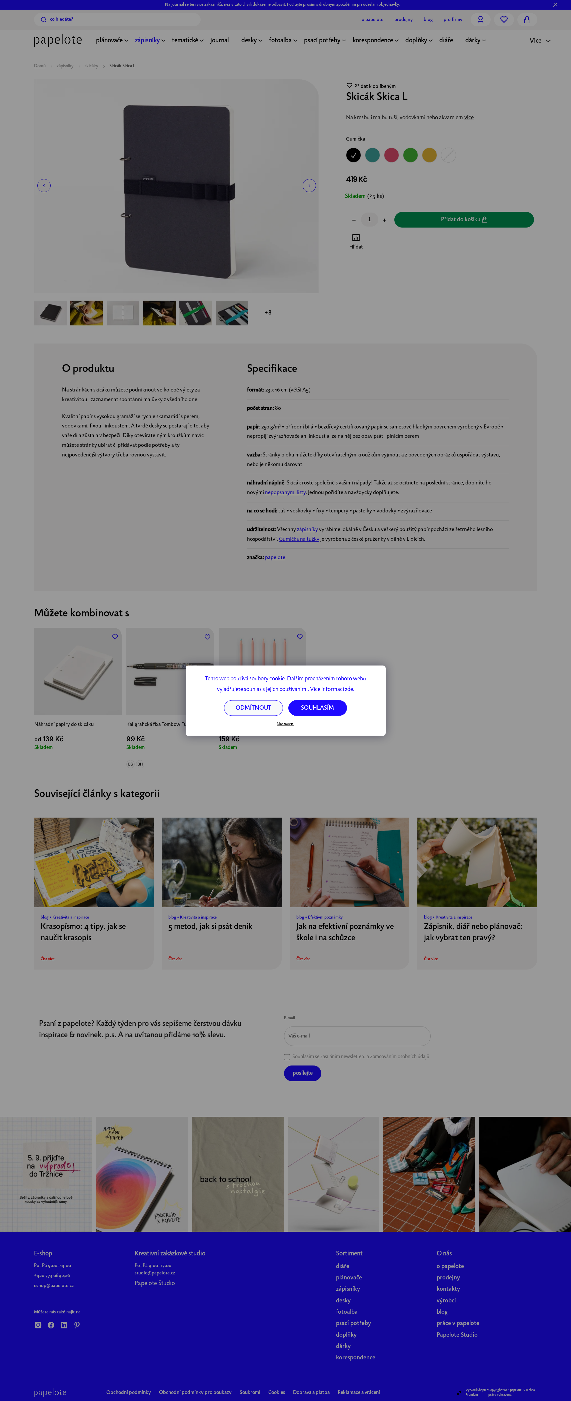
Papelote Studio (155, 1283)
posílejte (303, 1073)
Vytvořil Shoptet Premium (477, 1392)
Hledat (43, 19)
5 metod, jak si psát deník (210, 927)
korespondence (355, 1358)
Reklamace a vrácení (359, 1392)
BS (130, 764)
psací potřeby (353, 1323)
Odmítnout (253, 707)
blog (442, 1312)
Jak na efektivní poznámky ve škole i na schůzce (345, 932)
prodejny (448, 1278)
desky (343, 1301)
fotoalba (347, 1312)
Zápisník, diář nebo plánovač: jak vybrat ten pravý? (473, 932)
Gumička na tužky (299, 539)
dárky (343, 1346)
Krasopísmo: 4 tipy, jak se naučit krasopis (83, 932)
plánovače (349, 1278)
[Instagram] (38, 1326)
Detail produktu (78, 700)
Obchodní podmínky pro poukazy (195, 1392)
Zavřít (383, 243)
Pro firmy (453, 20)
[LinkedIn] (64, 1326)
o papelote (450, 1266)
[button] (44, 185)
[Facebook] (51, 1326)
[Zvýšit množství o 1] (385, 221)
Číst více (48, 959)
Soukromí (250, 1392)
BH (140, 764)
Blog (428, 20)
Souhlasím (317, 707)
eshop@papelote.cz (54, 1286)
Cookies (276, 1392)
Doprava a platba (311, 1392)
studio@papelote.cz (155, 1273)
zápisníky (307, 529)
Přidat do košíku (460, 219)
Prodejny (403, 20)
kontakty (448, 1289)
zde (349, 689)
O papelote (372, 20)
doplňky (346, 1335)
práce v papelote (458, 1323)
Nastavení (285, 724)
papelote (275, 557)
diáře (342, 1266)
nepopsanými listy (285, 492)
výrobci (446, 1301)
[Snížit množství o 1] (354, 221)
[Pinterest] (77, 1326)
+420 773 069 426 (52, 1276)
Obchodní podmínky (128, 1392)
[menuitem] (109, 41)
